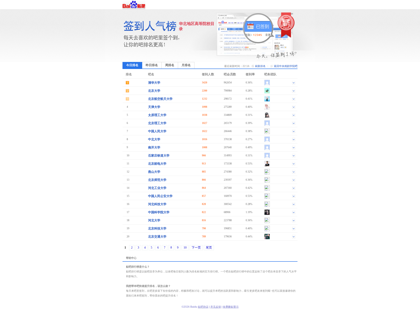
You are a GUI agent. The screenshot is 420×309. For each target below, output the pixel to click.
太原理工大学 (157, 115)
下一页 (196, 247)
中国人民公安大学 (160, 196)
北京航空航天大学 (160, 99)
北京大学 (154, 90)
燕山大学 (154, 171)
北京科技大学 (157, 228)
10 (185, 247)
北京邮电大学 (157, 163)
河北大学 (154, 220)
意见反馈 (215, 306)
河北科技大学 (157, 204)
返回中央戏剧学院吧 (286, 66)
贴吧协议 (203, 306)
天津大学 (154, 107)
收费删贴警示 (231, 306)
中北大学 (154, 139)
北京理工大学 (157, 123)
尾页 (209, 247)
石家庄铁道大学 (159, 155)
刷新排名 (260, 66)
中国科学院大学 (159, 212)
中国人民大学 (157, 131)
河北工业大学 (157, 188)
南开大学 (154, 147)
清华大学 (154, 82)
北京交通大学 (157, 236)
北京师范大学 (157, 180)
